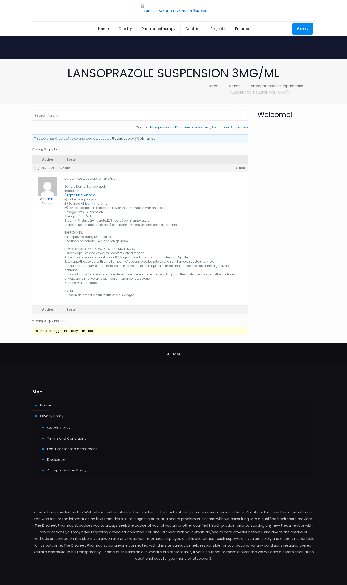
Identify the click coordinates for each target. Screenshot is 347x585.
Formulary (182, 127)
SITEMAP (173, 354)
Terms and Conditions (66, 438)
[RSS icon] (173, 567)
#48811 (241, 168)
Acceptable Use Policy (66, 470)
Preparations (221, 127)
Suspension (239, 127)
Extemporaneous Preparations (276, 85)
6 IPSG (302, 28)
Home (213, 85)
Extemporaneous (162, 127)
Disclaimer (56, 459)
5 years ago (121, 139)
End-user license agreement (72, 448)
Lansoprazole (200, 127)
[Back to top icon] (324, 575)
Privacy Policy (51, 415)
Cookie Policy (58, 427)
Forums (234, 85)
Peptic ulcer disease (81, 195)
